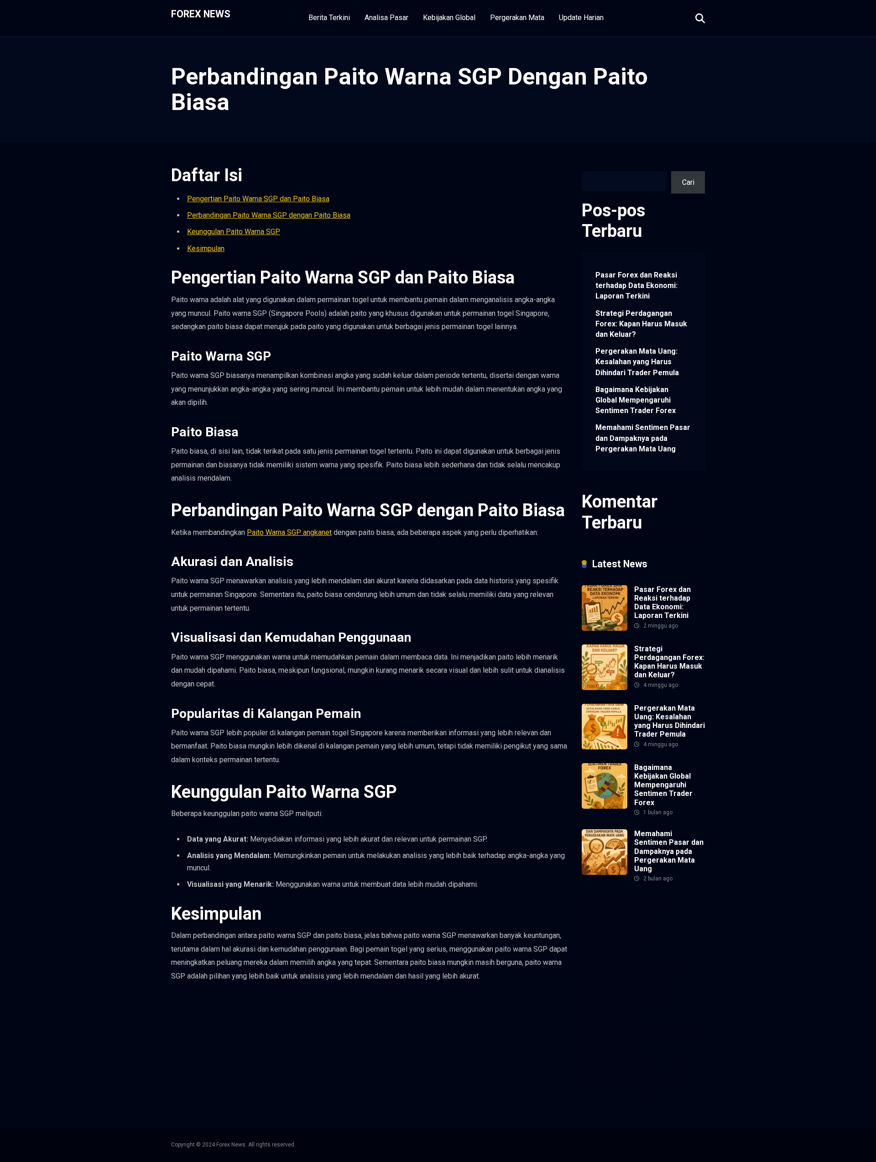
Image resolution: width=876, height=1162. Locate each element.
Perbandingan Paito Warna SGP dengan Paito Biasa (268, 215)
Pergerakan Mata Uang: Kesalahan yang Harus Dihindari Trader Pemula (637, 362)
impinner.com (672, 971)
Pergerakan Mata (517, 17)
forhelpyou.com (606, 1035)
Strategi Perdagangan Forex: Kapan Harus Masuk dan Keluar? (641, 324)
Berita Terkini (329, 17)
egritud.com (680, 1024)
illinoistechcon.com (612, 1067)
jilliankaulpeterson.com (618, 1077)
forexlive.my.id (652, 992)
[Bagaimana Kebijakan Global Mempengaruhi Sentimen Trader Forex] (604, 806)
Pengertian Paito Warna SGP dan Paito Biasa (258, 198)
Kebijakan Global (449, 17)
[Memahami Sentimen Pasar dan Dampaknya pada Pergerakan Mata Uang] (604, 872)
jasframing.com (647, 982)
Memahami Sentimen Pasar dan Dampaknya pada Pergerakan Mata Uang (642, 438)
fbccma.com (653, 908)
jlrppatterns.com (607, 1087)
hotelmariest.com (609, 950)
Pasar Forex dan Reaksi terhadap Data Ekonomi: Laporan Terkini (636, 285)
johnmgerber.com (662, 1087)
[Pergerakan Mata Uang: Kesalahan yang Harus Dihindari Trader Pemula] (604, 747)
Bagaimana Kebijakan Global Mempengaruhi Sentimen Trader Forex (635, 400)
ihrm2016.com (675, 1056)
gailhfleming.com (660, 1035)
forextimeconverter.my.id (621, 1024)
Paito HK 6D (601, 982)
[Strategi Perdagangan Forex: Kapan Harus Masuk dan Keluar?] (604, 687)
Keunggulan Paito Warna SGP (233, 231)
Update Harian (581, 17)
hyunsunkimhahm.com (616, 1056)
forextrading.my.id (610, 1014)
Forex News (200, 13)
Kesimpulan (205, 248)
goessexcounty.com (614, 929)
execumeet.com (607, 908)
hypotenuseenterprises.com (626, 961)
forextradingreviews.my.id (623, 1003)
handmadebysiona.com (618, 939)
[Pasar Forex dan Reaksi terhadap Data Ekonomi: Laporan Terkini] (604, 628)
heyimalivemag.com (613, 1045)
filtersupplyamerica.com (620, 918)
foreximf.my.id (604, 992)
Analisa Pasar (386, 17)
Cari (588, 166)
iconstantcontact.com (615, 971)
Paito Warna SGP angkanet (289, 532)
